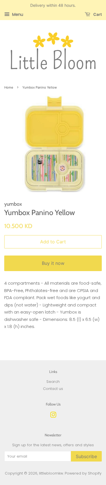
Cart (97, 14)
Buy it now (53, 263)
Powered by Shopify (83, 473)
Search (53, 381)
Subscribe (86, 456)
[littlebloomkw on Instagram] (53, 416)
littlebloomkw (51, 473)
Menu (17, 14)
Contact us (53, 388)
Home (8, 87)
